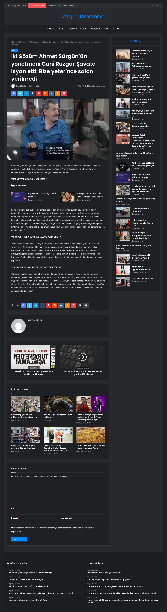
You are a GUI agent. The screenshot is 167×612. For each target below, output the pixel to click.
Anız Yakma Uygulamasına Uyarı (141, 268)
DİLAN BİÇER (21, 86)
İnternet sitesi (66, 518)
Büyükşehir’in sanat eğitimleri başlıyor (141, 176)
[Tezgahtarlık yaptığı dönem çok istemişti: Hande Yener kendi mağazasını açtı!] (90, 404)
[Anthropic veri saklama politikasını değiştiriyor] (123, 166)
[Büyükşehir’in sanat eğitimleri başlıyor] (18, 197)
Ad (13, 508)
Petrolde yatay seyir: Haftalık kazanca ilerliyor (142, 53)
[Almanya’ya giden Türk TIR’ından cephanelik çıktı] (123, 114)
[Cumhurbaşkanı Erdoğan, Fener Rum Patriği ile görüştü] (123, 236)
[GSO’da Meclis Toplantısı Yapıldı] (123, 127)
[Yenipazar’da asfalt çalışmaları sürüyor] (123, 103)
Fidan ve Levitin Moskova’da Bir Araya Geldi (142, 223)
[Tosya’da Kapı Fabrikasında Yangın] (123, 67)
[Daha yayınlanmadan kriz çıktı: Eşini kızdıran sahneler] (67, 197)
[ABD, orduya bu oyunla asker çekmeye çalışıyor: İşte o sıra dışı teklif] (123, 90)
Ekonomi (73, 29)
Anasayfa (51, 29)
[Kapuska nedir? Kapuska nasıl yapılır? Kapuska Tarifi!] (90, 435)
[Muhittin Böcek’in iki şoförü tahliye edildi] (123, 78)
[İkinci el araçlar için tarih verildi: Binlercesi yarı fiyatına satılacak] (123, 190)
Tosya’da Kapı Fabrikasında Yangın (141, 64)
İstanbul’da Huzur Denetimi (140, 210)
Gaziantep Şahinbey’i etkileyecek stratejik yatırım (24, 415)
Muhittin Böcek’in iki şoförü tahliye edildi (64, 5)
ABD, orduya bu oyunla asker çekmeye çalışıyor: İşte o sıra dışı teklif (143, 89)
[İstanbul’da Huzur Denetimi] (123, 212)
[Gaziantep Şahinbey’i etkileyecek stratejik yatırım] (25, 404)
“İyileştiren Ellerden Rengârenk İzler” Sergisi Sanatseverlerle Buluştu (55, 448)
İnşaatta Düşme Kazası (143, 278)
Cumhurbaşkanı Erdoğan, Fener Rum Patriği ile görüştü (141, 235)
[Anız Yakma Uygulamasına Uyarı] (123, 270)
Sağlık (83, 29)
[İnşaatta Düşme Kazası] (123, 282)
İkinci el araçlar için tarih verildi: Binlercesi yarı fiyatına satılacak (143, 189)
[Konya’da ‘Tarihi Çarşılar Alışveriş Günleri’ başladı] (25, 435)
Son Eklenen (136, 41)
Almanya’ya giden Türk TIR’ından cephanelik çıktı (143, 114)
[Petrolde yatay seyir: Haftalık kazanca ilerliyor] (123, 54)
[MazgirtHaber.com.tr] (83, 16)
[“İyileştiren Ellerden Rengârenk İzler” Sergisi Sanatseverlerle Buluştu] (58, 435)
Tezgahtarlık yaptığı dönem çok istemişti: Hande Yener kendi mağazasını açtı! (89, 417)
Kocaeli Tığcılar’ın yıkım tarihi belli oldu (58, 415)
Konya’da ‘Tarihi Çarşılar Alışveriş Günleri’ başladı (23, 446)
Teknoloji (95, 29)
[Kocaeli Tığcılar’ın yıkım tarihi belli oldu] (58, 404)
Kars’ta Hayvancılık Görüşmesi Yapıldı (141, 256)
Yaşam (106, 29)
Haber (62, 29)
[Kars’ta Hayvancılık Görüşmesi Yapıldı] (123, 259)
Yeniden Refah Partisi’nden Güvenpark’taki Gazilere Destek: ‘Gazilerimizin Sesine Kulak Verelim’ (143, 140)
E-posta (15, 518)
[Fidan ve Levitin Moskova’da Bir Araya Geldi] (123, 224)
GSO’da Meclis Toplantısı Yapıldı (140, 124)
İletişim (116, 29)
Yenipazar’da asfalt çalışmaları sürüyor (141, 100)
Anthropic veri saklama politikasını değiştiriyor (143, 164)
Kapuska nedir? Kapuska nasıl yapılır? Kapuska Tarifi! (90, 446)
